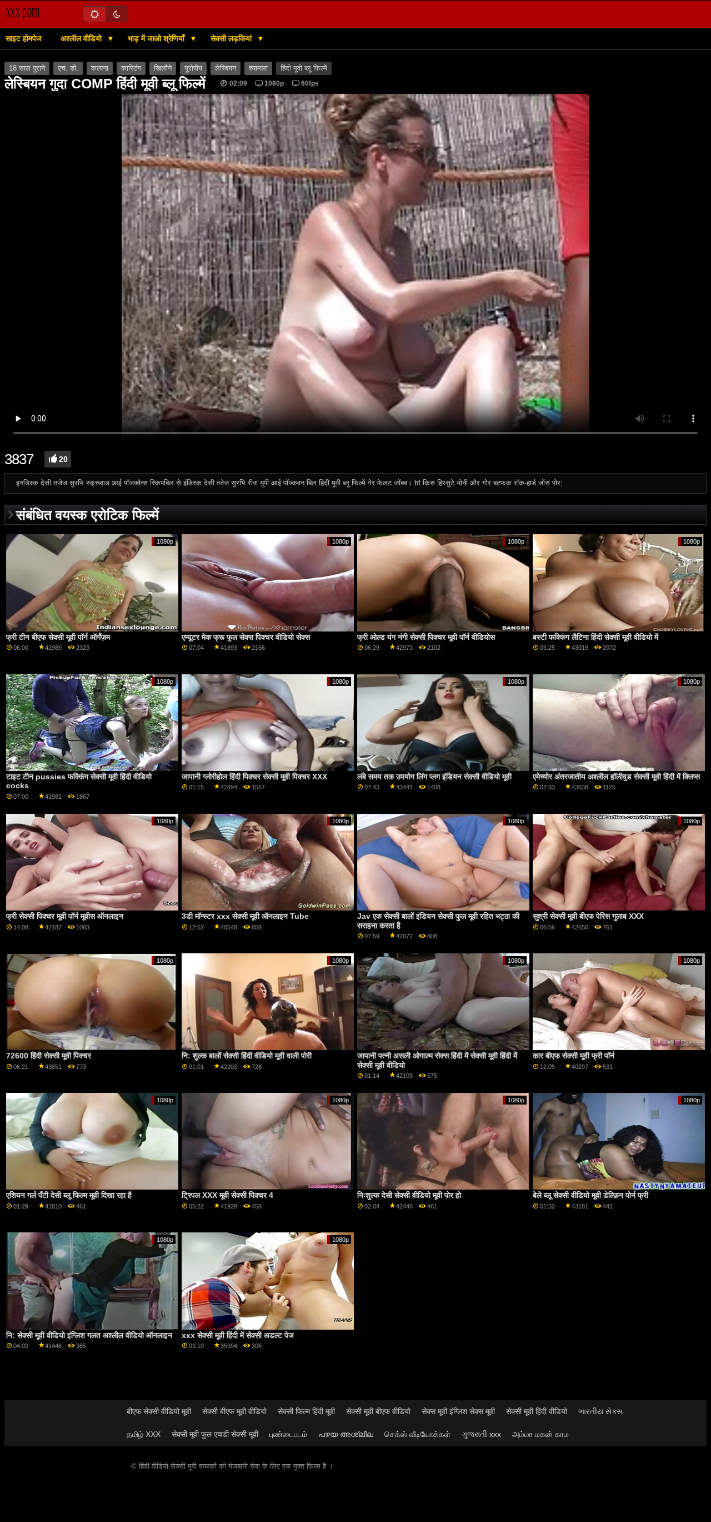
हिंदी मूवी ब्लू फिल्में (304, 68)
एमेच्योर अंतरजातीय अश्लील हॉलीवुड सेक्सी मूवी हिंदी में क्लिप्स (616, 776)
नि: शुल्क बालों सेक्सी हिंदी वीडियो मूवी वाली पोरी (247, 1055)
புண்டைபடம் (288, 1434)
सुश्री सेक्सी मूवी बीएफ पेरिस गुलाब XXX (588, 916)
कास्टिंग (131, 68)
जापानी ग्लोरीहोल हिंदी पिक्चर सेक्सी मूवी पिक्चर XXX (254, 776)
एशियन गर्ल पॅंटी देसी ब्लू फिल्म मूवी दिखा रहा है (69, 1195)
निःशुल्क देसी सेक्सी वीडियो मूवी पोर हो (409, 1195)
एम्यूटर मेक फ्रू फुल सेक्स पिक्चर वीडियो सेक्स (246, 637)
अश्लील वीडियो (82, 38)
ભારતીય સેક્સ (600, 1411)
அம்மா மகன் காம (540, 1434)
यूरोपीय (193, 68)
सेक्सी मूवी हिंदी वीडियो (536, 1411)
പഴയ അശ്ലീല (345, 1434)
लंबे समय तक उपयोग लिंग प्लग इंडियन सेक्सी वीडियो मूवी (434, 776)
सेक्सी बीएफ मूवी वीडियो (234, 1411)
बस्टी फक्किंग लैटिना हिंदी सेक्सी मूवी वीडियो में (595, 637)
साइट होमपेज (24, 38)
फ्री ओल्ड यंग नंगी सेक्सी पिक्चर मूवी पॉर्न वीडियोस (426, 637)
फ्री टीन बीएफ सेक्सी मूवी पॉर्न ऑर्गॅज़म (58, 637)
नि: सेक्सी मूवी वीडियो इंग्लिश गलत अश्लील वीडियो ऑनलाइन (89, 1335)
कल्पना (99, 68)
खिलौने (163, 68)
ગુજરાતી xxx (481, 1434)
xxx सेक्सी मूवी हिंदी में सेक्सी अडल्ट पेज (238, 1335)
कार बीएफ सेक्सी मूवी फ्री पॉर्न (573, 1055)
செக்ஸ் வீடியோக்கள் (417, 1434)
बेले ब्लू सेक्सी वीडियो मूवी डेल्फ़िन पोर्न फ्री (590, 1195)
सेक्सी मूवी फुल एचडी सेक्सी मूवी (215, 1434)
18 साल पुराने (27, 68)
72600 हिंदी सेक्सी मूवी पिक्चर (48, 1055)
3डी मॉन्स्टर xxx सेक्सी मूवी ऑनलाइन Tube (245, 916)
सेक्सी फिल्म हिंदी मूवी (306, 1411)
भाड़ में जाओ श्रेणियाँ (157, 38)
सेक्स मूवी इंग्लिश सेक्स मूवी (458, 1411)
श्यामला (258, 68)
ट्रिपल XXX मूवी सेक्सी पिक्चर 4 (227, 1195)
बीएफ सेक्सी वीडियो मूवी (159, 1411)
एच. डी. (68, 68)
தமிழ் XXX (144, 1434)
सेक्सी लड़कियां (232, 38)
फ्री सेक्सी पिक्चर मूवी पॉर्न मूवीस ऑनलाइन (64, 916)
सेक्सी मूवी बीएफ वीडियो (378, 1411)
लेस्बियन (225, 68)
